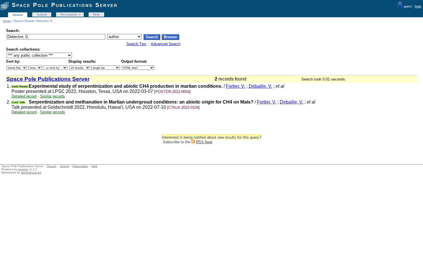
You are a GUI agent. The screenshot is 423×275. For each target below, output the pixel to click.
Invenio (23, 169)
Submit (42, 14)
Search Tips (136, 44)
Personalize (69, 14)
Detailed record (24, 96)
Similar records (52, 96)
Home (7, 20)
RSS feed (204, 142)
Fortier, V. (235, 86)
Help (96, 14)
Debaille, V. (260, 86)
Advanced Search (165, 44)
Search (18, 14)
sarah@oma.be (31, 172)
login (418, 6)
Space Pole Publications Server (65, 5)
